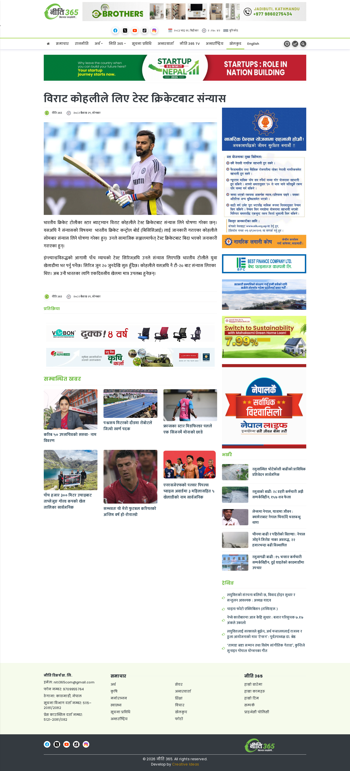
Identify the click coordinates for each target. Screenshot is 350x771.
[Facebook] (115, 30)
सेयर (178, 684)
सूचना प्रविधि (142, 43)
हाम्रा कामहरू (254, 691)
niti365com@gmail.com (74, 682)
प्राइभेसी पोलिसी (256, 712)
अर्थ (97, 43)
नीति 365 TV (190, 43)
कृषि (114, 691)
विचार (179, 705)
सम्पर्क (249, 705)
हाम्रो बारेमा (253, 684)
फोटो (179, 719)
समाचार (62, 43)
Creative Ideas (185, 764)
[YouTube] (134, 30)
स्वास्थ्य (116, 705)
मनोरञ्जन (119, 698)
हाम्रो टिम (251, 698)
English (253, 43)
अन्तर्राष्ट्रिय (214, 43)
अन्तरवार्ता (166, 43)
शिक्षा (179, 698)
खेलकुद (235, 43)
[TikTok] (144, 30)
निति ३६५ (116, 43)
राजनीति (82, 43)
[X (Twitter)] (125, 30)
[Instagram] (154, 30)
